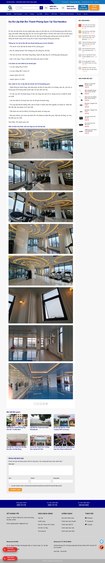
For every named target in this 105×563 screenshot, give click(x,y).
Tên (10, 478)
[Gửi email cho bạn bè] (40, 404)
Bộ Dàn (9, 14)
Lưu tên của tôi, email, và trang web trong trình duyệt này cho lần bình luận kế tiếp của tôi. (36, 485)
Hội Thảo (54, 14)
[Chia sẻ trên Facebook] (34, 404)
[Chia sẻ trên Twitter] (37, 404)
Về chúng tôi (65, 2)
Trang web (56, 478)
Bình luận (12, 464)
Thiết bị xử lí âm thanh (67, 14)
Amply (32, 14)
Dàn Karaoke (18, 14)
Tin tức (79, 14)
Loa (26, 14)
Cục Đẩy (39, 14)
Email (33, 478)
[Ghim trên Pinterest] (43, 404)
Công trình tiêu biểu (75, 2)
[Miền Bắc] (101, 547)
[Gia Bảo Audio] (10, 8)
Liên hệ (96, 2)
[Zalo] (101, 541)
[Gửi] (41, 7)
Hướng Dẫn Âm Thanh (87, 2)
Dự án (85, 14)
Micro (47, 14)
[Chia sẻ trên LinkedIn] (46, 404)
